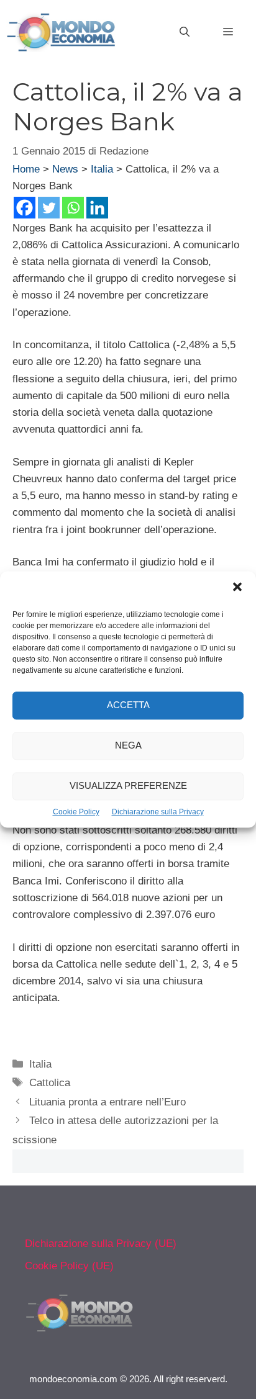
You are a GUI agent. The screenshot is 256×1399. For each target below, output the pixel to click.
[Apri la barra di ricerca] (184, 32)
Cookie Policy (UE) (69, 1266)
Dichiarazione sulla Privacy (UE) (100, 1243)
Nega (128, 745)
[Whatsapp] (73, 207)
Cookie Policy (76, 811)
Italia (102, 169)
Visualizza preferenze (128, 786)
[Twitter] (49, 207)
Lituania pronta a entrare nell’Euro (107, 1102)
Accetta (128, 705)
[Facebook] (24, 207)
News (65, 169)
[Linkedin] (97, 207)
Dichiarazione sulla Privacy (158, 811)
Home (26, 169)
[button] (237, 588)
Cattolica (49, 1083)
